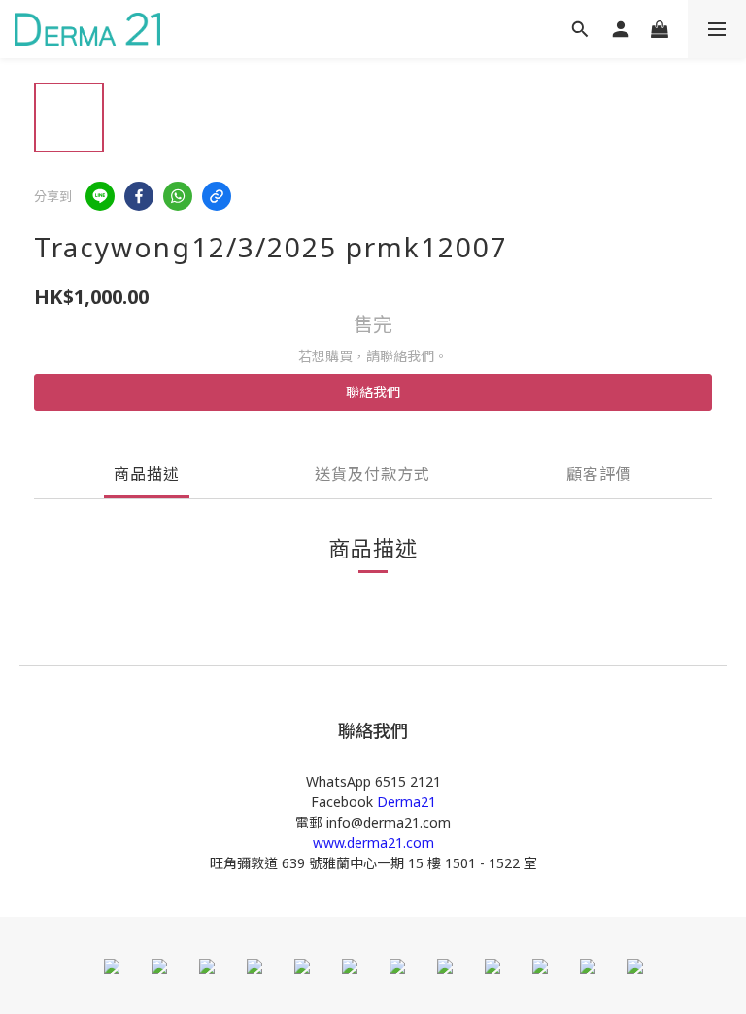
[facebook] (138, 196)
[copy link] (216, 196)
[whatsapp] (177, 196)
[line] (100, 196)
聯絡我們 (373, 392)
